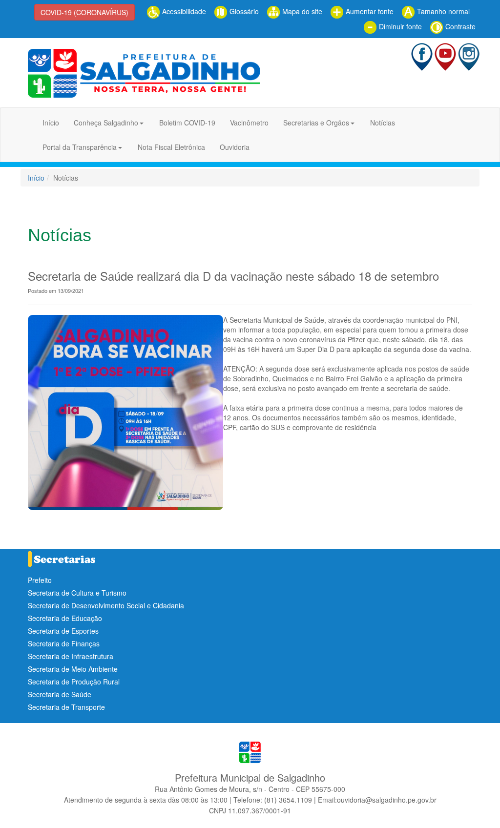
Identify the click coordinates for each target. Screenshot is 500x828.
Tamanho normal (442, 11)
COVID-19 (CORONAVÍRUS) (84, 12)
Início (50, 122)
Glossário (243, 11)
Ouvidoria (235, 147)
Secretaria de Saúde (59, 694)
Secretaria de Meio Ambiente (73, 669)
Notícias (382, 122)
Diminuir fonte (399, 26)
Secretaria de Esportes (63, 631)
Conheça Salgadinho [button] (106, 122)
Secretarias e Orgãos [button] (316, 122)
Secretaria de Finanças (64, 643)
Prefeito (40, 580)
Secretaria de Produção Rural (74, 681)
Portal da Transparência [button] (79, 147)
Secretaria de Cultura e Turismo (77, 593)
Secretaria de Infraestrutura (70, 656)
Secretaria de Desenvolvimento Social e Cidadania (106, 605)
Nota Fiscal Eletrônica (171, 147)
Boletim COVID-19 (187, 122)
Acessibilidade (183, 11)
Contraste (459, 26)
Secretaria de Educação (65, 618)
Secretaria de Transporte (66, 707)
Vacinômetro (249, 122)
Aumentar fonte (369, 11)
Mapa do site (301, 11)
